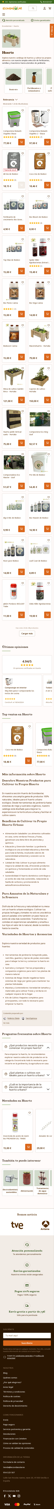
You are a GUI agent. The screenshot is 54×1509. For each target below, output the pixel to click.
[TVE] (17, 1225)
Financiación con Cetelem (15, 1438)
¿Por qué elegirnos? (12, 1382)
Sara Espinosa (31, 1018)
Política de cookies (11, 1396)
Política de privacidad (13, 1401)
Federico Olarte (13, 1018)
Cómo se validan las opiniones (17, 1443)
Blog (5, 1373)
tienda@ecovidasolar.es (14, 1467)
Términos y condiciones (14, 1391)
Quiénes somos (10, 1377)
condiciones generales (24, 1356)
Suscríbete (27, 1343)
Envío (5, 1419)
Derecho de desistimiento (15, 1405)
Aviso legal (8, 1387)
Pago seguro (9, 1424)
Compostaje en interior (16, 687)
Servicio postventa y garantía (16, 1429)
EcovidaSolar (7, 26)
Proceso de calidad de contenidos (18, 1448)
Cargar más (27, 633)
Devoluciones (9, 1434)
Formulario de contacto (14, 1462)
